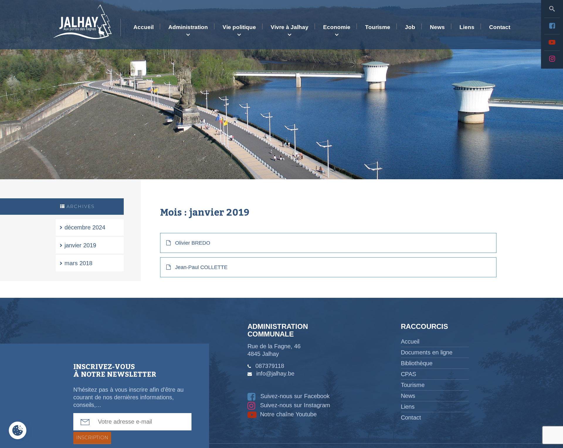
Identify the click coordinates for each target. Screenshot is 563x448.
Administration (188, 27)
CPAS (408, 374)
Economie (336, 27)
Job (410, 27)
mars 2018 (78, 263)
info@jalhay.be (275, 373)
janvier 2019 (80, 245)
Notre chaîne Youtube (287, 414)
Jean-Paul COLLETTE (201, 267)
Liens (466, 27)
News (437, 27)
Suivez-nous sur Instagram (294, 405)
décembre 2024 (85, 227)
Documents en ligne (426, 352)
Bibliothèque (417, 363)
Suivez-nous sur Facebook (294, 396)
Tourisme (377, 27)
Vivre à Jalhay (289, 27)
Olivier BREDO (192, 243)
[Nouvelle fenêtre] (552, 26)
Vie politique (239, 27)
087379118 (269, 366)
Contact (499, 27)
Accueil (143, 27)
